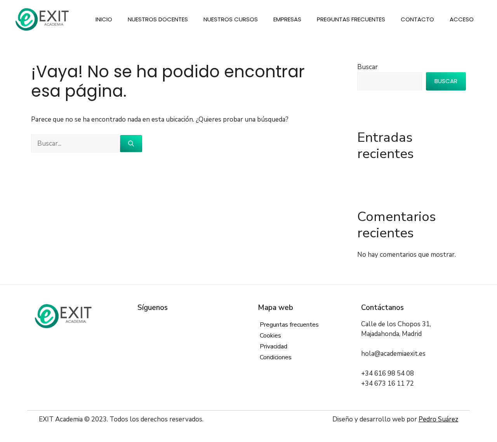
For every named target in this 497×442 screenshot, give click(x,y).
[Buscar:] (75, 143)
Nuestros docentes (158, 19)
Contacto (417, 19)
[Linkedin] (177, 324)
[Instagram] (165, 324)
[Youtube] (189, 324)
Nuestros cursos (230, 19)
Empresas (287, 19)
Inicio (104, 19)
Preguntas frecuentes (351, 19)
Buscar (367, 67)
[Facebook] (142, 324)
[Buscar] (131, 144)
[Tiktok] (201, 324)
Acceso (462, 19)
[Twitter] (154, 324)
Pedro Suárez (438, 419)
